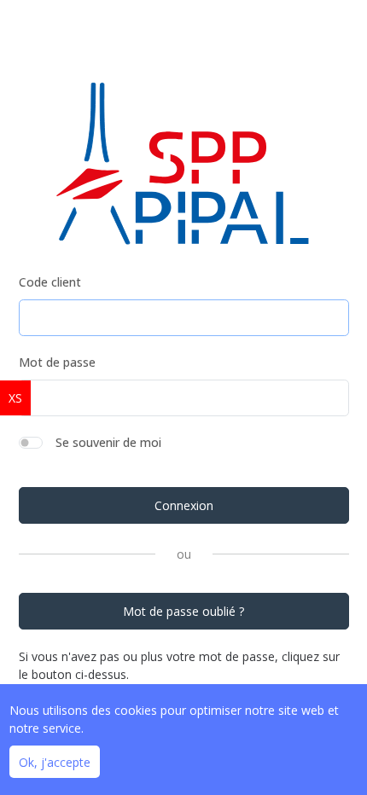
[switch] (31, 443)
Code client (50, 282)
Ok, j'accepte (54, 762)
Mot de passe (57, 362)
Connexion (183, 505)
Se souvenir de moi (108, 442)
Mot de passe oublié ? (183, 611)
